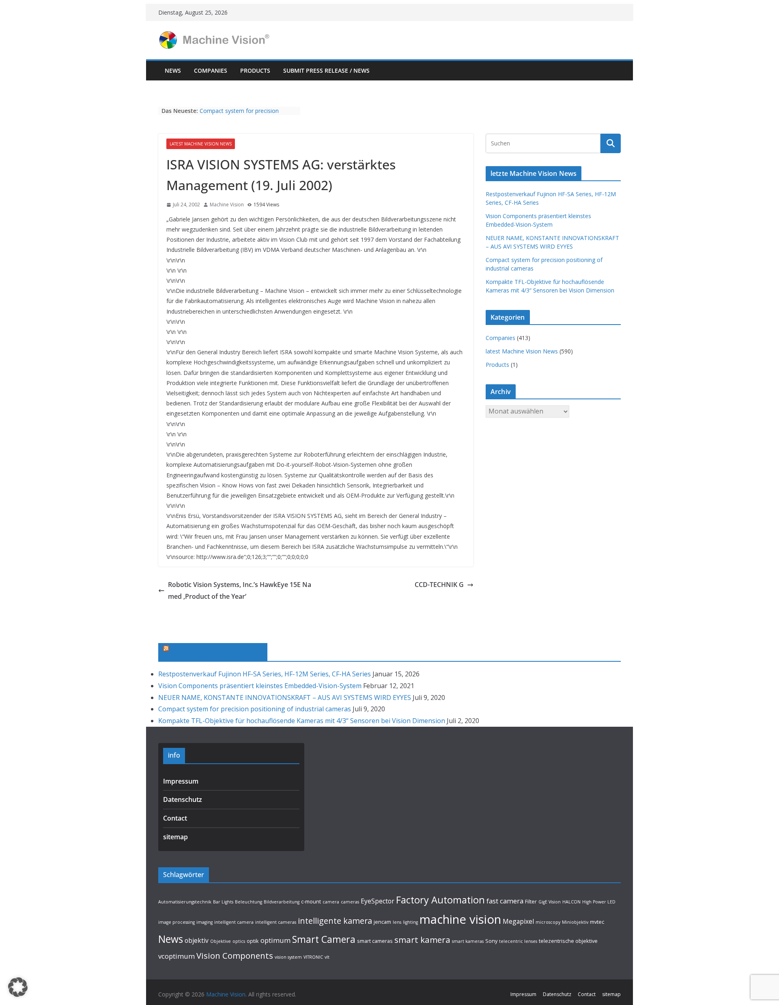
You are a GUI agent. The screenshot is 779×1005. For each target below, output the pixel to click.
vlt (327, 957)
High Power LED (598, 902)
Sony (491, 940)
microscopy (548, 922)
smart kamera (422, 939)
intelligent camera (234, 922)
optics (238, 941)
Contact (175, 818)
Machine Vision (227, 204)
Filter (531, 901)
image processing (176, 922)
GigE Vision (549, 902)
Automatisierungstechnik (184, 902)
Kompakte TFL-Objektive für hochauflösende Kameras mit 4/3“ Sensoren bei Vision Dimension (301, 720)
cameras (350, 902)
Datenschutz (182, 799)
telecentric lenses (518, 941)
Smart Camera (323, 939)
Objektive (220, 941)
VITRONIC (313, 957)
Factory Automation (440, 899)
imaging (204, 922)
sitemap (175, 836)
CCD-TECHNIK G (439, 584)
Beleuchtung (248, 902)
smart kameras (468, 941)
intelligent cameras (275, 922)
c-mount (311, 901)
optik (253, 940)
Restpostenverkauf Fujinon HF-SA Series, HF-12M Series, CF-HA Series (264, 673)
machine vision (460, 919)
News (173, 70)
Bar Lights (223, 902)
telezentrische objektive (568, 940)
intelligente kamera (335, 920)
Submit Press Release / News (326, 70)
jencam (382, 921)
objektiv (197, 940)
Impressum (180, 781)
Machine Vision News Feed (217, 651)
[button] (18, 987)
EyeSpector (377, 901)
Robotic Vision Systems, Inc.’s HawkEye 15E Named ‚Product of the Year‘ (239, 590)
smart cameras (375, 940)
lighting (410, 922)
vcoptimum (176, 956)
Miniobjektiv (575, 922)
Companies (210, 70)
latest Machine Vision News (201, 144)
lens (397, 922)
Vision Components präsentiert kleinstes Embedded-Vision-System (260, 685)
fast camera (504, 900)
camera (331, 902)
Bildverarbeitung (281, 902)
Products (255, 70)
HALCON (571, 902)
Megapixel (518, 921)
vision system (288, 957)
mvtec (597, 921)
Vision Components (234, 955)
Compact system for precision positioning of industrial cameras (242, 115)
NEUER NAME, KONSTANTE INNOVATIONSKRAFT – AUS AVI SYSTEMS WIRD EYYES (284, 697)
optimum (275, 940)
